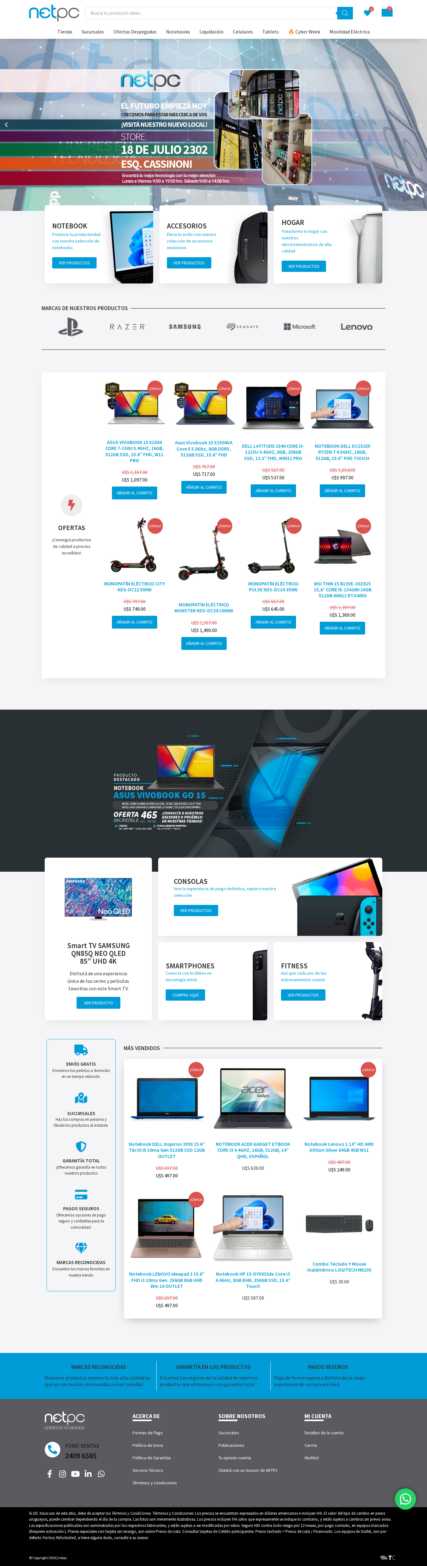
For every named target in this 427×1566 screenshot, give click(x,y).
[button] (6, 125)
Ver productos (74, 263)
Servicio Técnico (148, 1470)
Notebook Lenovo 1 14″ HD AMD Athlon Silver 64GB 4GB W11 (339, 1147)
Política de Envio (148, 1445)
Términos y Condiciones (155, 1483)
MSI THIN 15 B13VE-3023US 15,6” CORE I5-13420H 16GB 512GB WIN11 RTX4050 (342, 589)
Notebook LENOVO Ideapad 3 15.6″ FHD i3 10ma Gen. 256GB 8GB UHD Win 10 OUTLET (167, 1280)
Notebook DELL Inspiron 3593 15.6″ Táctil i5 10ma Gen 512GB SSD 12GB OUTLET (167, 1150)
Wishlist (311, 1458)
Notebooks (178, 31)
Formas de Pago (148, 1433)
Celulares (243, 31)
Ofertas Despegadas (135, 31)
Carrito (310, 1445)
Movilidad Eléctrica (349, 31)
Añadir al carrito (135, 493)
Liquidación (211, 31)
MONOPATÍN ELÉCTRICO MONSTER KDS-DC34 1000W (203, 607)
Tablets (270, 31)
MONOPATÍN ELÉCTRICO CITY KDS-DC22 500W (134, 586)
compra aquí (185, 995)
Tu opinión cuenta (235, 1458)
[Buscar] (345, 13)
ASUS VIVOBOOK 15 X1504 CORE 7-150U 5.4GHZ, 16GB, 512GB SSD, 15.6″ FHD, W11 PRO (134, 451)
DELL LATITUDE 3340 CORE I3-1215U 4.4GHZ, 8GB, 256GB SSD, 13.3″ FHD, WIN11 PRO (273, 452)
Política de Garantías (152, 1458)
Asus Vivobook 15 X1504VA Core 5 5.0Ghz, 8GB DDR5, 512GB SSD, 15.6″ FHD (204, 448)
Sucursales (93, 31)
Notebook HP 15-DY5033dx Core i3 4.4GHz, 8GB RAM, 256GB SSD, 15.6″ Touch (253, 1280)
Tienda (65, 31)
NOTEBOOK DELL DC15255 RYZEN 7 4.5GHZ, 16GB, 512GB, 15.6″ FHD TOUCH (342, 452)
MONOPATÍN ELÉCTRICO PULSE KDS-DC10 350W (273, 586)
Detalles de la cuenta (324, 1433)
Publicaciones (231, 1445)
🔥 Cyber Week (304, 31)
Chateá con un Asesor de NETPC (248, 1470)
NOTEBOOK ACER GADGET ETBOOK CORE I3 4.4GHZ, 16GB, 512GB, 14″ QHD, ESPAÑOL (253, 1150)
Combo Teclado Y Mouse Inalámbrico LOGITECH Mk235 (339, 1267)
